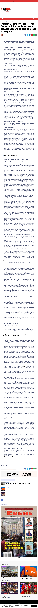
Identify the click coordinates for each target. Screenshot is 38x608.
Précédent (2, 531)
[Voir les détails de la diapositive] (19, 531)
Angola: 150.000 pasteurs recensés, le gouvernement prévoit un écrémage (18, 483)
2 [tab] (19, 557)
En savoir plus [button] (11, 606)
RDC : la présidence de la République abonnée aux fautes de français (12, 474)
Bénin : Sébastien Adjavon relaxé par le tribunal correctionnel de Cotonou (26, 474)
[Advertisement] (25, 10)
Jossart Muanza (4, 580)
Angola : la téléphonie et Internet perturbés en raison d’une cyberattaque (17, 488)
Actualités (3, 21)
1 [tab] (18, 557)
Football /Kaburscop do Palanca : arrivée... (28, 595)
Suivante (36, 531)
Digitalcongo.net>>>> (8, 461)
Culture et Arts (9, 21)
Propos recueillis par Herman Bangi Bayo (12, 456)
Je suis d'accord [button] (34, 606)
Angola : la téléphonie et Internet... (26, 578)
